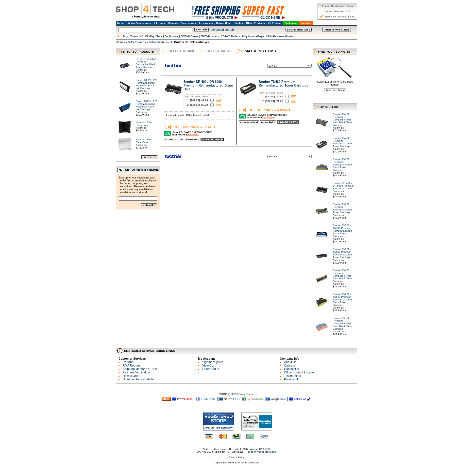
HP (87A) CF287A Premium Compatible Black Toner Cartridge (146, 63)
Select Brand (136, 42)
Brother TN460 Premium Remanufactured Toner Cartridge (283, 83)
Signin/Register (212, 362)
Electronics (206, 23)
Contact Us (291, 369)
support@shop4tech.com (262, 451)
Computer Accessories (182, 23)
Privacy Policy (236, 457)
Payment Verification (136, 372)
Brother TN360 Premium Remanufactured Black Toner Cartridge (342, 164)
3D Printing (274, 23)
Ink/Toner (159, 23)
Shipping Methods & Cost (140, 369)
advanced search (222, 29)
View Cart (208, 365)
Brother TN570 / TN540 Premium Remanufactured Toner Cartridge (342, 253)
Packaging (291, 23)
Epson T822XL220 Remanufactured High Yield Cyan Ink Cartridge (146, 105)
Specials (306, 23)
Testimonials (292, 376)
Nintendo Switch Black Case (145, 123)
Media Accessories (139, 23)
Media (120, 23)
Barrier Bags (223, 23)
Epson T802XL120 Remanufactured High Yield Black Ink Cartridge (146, 84)
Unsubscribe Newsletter (139, 379)
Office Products (255, 23)
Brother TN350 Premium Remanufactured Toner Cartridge (342, 208)
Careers (289, 365)
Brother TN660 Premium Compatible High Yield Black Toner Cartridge (343, 275)
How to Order (131, 376)
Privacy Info (292, 379)
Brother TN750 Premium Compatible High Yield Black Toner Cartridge (343, 323)
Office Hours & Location (300, 372)
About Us (290, 362)
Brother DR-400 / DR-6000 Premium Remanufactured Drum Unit (208, 85)
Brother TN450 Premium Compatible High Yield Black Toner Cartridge (343, 119)
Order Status (210, 369)
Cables (239, 23)
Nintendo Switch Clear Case (145, 141)
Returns (128, 362)
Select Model (157, 42)
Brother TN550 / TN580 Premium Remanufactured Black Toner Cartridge (342, 230)
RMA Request (132, 365)
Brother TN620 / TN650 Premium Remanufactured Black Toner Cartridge (342, 299)
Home (119, 42)
